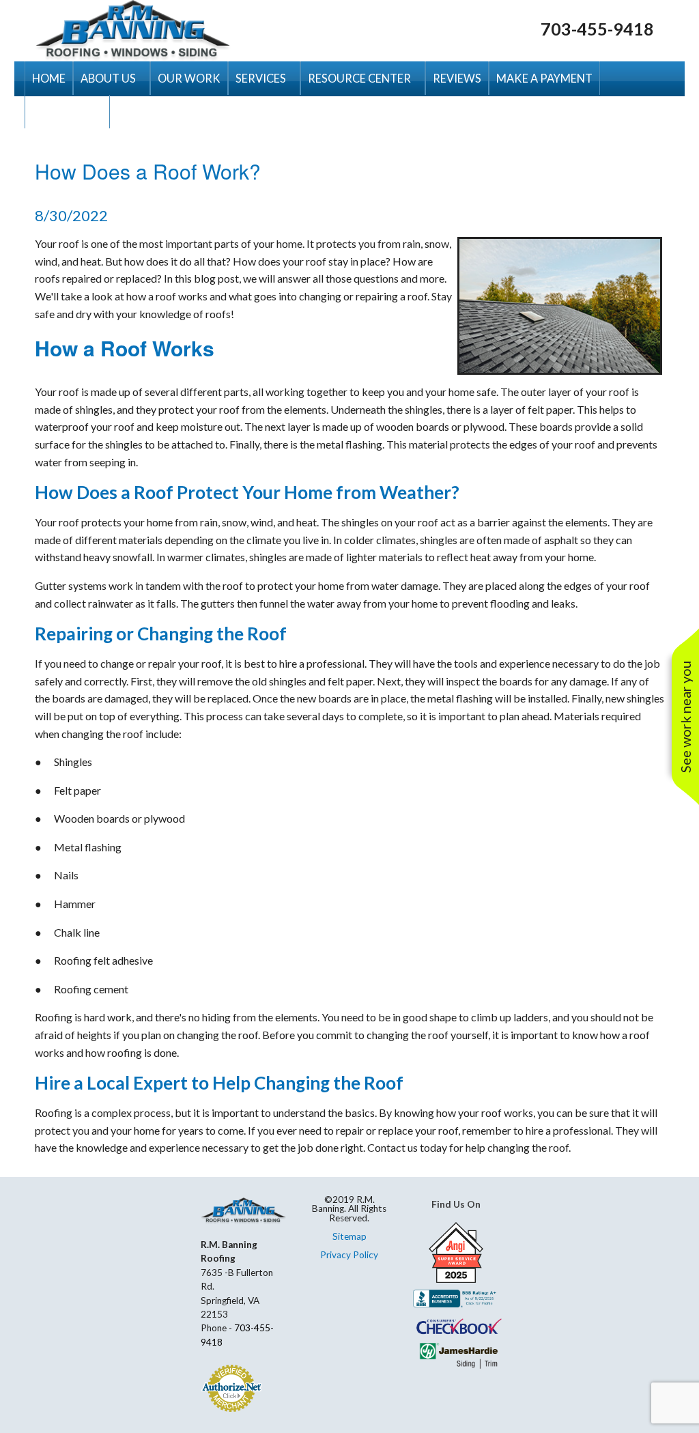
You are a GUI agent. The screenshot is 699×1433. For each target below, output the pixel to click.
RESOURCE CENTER (359, 78)
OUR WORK (189, 78)
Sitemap (349, 1236)
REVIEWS (457, 78)
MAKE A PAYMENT (544, 78)
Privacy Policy (349, 1254)
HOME (49, 78)
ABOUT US (108, 78)
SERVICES (261, 78)
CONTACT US (67, 111)
